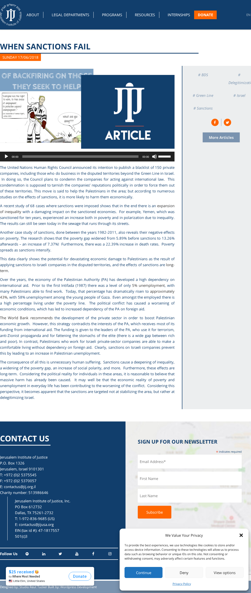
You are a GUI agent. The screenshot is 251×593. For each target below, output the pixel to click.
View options (225, 572)
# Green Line (203, 95)
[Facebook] (93, 553)
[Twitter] (60, 553)
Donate (205, 14)
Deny (184, 572)
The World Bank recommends (26, 317)
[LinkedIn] (44, 553)
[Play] (6, 156)
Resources (145, 14)
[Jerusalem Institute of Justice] (11, 15)
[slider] (165, 156)
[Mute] (154, 156)
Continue (143, 572)
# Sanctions (203, 108)
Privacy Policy (182, 584)
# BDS (203, 74)
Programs (112, 14)
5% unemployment (148, 285)
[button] (241, 535)
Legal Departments (70, 14)
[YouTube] (77, 553)
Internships (179, 14)
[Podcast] (27, 553)
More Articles (221, 137)
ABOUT (32, 14)
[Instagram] (110, 553)
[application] (87, 156)
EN (248, 15)
